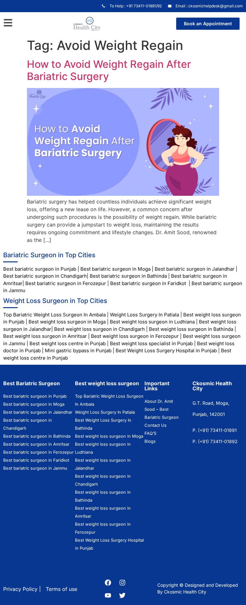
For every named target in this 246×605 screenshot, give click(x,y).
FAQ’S (150, 433)
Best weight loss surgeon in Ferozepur (135, 336)
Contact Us (155, 425)
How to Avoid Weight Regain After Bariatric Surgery (109, 70)
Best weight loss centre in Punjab (67, 343)
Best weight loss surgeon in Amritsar (45, 336)
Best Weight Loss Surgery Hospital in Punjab (166, 350)
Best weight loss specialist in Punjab (151, 343)
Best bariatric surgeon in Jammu (36, 468)
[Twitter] (122, 595)
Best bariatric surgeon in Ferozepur (65, 283)
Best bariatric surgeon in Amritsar (36, 444)
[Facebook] (108, 582)
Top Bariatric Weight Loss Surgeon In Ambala (54, 315)
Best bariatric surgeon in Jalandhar (194, 269)
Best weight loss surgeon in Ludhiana (152, 322)
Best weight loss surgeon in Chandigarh (99, 329)
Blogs (150, 441)
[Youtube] (108, 595)
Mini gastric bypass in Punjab (78, 350)
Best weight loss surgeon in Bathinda (191, 329)
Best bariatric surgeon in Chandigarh (45, 276)
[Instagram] (122, 582)
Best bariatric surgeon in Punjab (40, 269)
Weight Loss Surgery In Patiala (144, 315)
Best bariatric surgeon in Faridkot (148, 283)
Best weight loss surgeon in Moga (67, 322)
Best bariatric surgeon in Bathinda (127, 276)
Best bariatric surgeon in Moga (115, 269)
